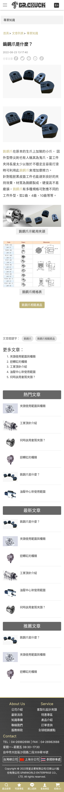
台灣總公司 (10, 759)
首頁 (6, 33)
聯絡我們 (17, 725)
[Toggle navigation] (5, 5)
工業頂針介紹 (18, 366)
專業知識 (9, 20)
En (56, 5)
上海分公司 (31, 759)
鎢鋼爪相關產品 (32, 305)
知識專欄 (17, 720)
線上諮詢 (32, 788)
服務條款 (17, 730)
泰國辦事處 (53, 759)
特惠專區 (47, 714)
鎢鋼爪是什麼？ (30, 474)
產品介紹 (47, 720)
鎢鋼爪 (8, 151)
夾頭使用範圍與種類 (23, 356)
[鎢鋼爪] (32, 124)
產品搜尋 (6, 788)
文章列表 (17, 33)
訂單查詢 (47, 725)
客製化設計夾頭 (47, 709)
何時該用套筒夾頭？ (23, 377)
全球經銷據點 (46, 730)
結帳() (57, 788)
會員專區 (45, 788)
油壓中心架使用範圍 (23, 372)
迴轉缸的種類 (18, 361)
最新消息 (17, 714)
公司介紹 (17, 709)
